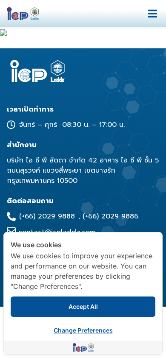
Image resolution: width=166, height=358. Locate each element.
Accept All (83, 306)
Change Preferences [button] (83, 330)
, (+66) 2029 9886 (108, 216)
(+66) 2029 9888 (47, 216)
